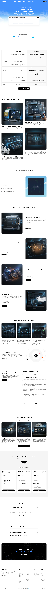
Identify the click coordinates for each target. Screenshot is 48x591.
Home (18, 7)
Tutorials (27, 573)
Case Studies (28, 574)
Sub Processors (43, 579)
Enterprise (29, 1)
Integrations (27, 579)
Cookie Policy (43, 575)
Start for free (24, 461)
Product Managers (36, 574)
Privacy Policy (43, 574)
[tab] (12, 181)
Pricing (33, 1)
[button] (15, 1)
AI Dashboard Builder (20, 576)
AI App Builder (21, 573)
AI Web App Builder (21, 574)
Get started (8, 490)
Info (41, 573)
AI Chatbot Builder (21, 582)
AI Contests (27, 581)
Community (27, 580)
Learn (27, 575)
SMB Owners (35, 573)
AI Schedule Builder (21, 580)
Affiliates (42, 570)
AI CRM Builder (21, 577)
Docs (27, 570)
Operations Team (35, 575)
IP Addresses (43, 580)
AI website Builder (23, 7)
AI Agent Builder (21, 581)
